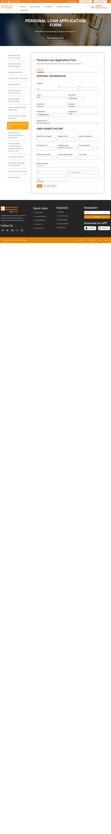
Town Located (83, 154)
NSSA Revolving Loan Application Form (15, 92)
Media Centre (24, 10)
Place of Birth (41, 104)
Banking (22, 6)
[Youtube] (9, 2)
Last (80, 85)
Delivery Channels (34, 6)
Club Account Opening (15, 157)
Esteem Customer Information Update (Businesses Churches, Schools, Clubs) (15, 147)
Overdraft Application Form (17, 78)
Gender (39, 95)
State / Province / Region (74, 172)
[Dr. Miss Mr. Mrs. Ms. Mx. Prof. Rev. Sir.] (47, 90)
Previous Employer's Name (65, 154)
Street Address (40, 166)
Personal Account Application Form (14, 57)
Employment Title (42, 145)
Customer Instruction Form (17, 171)
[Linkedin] (18, 2)
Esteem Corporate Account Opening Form (17, 109)
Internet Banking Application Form (14, 100)
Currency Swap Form (15, 72)
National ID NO (41, 111)
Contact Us (98, 6)
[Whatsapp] (15, 2)
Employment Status (63, 145)
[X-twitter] (6, 2)
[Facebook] (2, 2)
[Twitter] (7, 230)
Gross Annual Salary (84, 145)
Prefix (38, 89)
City (38, 172)
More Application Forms (55, 38)
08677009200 (101, 8)
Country (38, 179)
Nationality (71, 104)
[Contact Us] (92, 7)
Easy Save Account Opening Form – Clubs (17, 117)
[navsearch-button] (87, 6)
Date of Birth (72, 95)
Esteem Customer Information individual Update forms (15, 135)
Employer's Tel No (63, 136)
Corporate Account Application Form (14, 65)
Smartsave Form (13, 84)
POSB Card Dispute (14, 177)
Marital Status (72, 111)
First (59, 85)
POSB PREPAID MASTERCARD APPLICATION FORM (16, 164)
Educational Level (42, 120)
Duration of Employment (85, 136)
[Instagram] (12, 2)
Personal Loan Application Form (17, 125)
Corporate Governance (63, 6)
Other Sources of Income (43, 154)
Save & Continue (51, 186)
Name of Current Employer (44, 136)
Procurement (48, 6)
